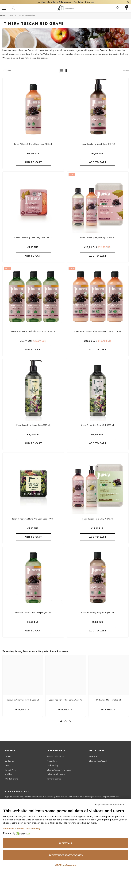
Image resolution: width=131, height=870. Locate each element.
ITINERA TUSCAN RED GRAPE (22, 15)
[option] (22, 686)
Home (2, 15)
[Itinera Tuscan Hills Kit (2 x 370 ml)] (97, 483)
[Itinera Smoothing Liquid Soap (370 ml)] (97, 108)
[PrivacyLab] (22, 833)
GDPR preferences (65, 865)
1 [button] (61, 721)
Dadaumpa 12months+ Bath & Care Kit (65, 699)
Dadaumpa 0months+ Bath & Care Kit (23, 699)
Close (128, 2)
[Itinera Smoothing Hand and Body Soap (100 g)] (33, 483)
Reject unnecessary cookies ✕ (111, 804)
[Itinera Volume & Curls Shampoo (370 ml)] (33, 577)
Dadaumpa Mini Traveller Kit (108, 699)
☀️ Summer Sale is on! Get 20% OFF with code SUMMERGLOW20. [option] (65, 2)
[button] (61, 71)
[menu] (4, 8)
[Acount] (117, 8)
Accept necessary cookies (66, 855)
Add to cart (33, 162)
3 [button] (70, 721)
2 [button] (65, 721)
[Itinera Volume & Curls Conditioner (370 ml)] (33, 108)
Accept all (65, 843)
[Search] (13, 8)
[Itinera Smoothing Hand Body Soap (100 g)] (33, 202)
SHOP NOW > (91, 2)
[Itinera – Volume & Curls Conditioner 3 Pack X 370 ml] (97, 296)
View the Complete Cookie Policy (21, 828)
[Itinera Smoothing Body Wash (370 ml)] (97, 390)
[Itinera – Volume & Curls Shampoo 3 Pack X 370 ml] (33, 296)
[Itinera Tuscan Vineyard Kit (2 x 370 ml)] (97, 202)
